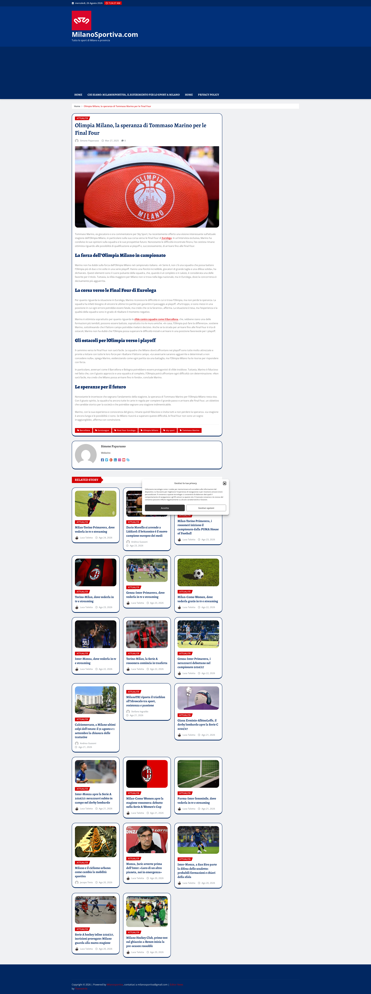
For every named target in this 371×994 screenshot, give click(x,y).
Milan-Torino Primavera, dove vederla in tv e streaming (95, 529)
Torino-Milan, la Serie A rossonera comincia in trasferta (146, 661)
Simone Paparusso (89, 140)
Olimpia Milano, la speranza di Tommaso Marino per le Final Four (117, 106)
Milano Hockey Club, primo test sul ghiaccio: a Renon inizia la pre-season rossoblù (147, 942)
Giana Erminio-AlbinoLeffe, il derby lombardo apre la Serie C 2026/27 (198, 724)
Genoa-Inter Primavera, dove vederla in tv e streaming (145, 594)
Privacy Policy (208, 95)
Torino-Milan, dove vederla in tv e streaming (94, 599)
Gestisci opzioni (206, 508)
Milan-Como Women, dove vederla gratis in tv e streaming (198, 599)
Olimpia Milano (150, 430)
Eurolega (166, 238)
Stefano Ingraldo (139, 711)
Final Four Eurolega (126, 430)
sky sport (170, 430)
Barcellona (85, 430)
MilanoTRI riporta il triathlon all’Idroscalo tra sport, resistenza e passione (145, 701)
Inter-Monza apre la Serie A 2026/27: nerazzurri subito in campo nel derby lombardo (93, 798)
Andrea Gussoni (139, 541)
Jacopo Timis (86, 882)
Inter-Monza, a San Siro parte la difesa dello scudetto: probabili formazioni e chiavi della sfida (197, 870)
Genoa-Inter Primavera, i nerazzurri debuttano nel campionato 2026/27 (194, 663)
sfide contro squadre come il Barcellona (156, 319)
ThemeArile (81, 988)
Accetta (165, 508)
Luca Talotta (86, 537)
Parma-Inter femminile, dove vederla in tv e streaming (197, 800)
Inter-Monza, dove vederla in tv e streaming (95, 661)
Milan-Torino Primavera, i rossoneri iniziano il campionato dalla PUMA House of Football (198, 527)
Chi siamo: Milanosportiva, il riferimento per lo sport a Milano (134, 95)
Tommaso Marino (190, 430)
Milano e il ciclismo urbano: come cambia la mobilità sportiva (93, 872)
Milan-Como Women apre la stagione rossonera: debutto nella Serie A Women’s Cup (144, 802)
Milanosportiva (115, 984)
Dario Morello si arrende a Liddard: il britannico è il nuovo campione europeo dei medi (146, 531)
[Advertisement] (185, 68)
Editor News (176, 984)
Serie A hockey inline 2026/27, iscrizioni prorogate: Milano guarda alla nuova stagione (94, 938)
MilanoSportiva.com (105, 34)
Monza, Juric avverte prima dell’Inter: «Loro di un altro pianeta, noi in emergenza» (144, 868)
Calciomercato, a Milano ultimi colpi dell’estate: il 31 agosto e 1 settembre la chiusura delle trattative (95, 730)
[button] (224, 483)
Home (78, 95)
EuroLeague (103, 430)
